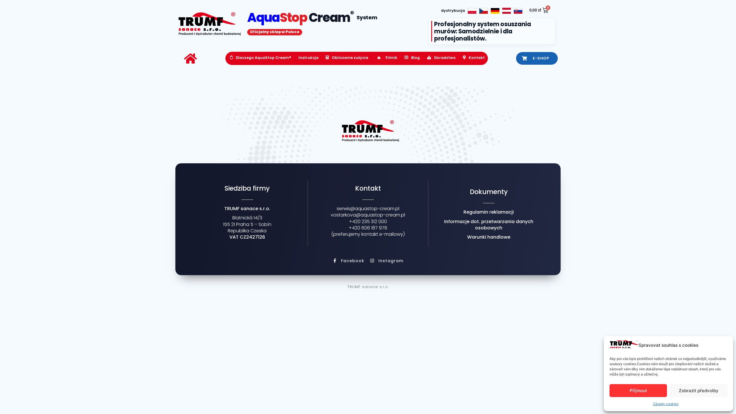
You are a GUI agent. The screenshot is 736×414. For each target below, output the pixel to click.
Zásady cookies (665, 404)
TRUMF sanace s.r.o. (368, 286)
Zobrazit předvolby (698, 390)
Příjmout (638, 390)
